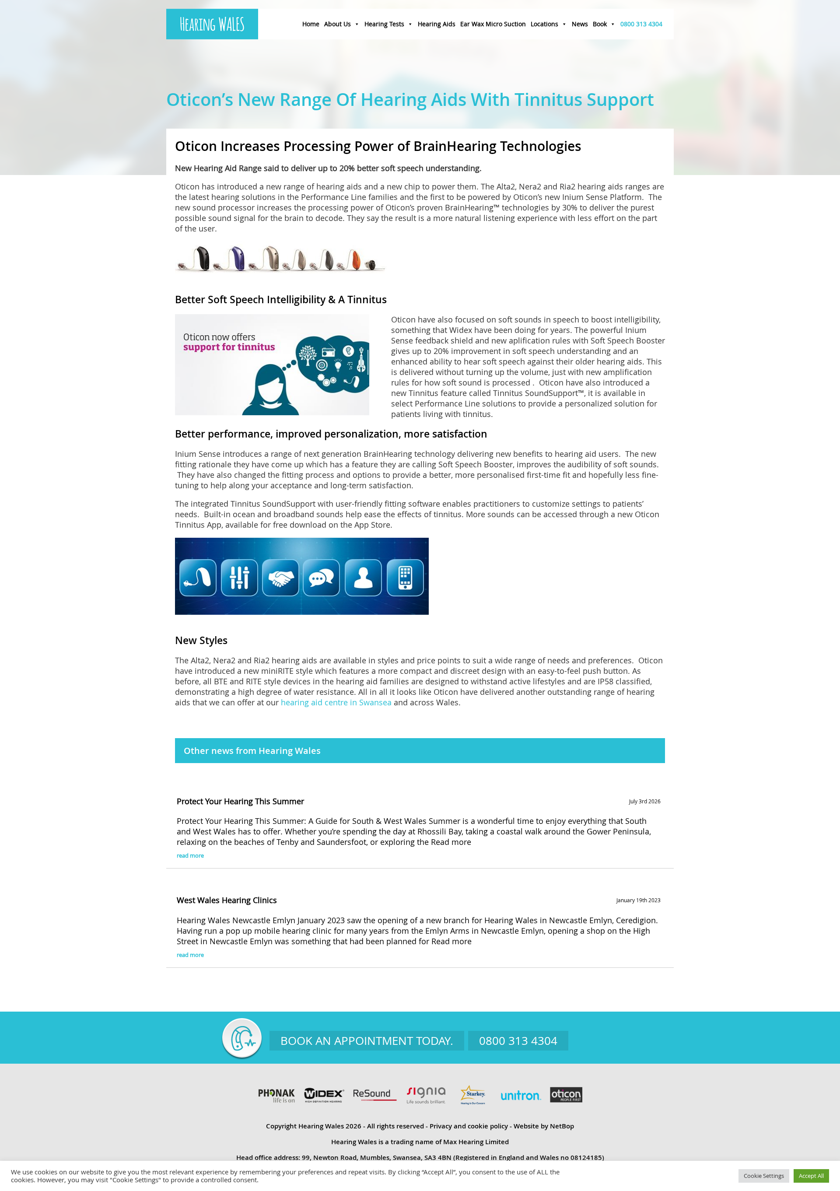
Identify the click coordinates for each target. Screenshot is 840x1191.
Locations (544, 24)
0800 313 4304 (641, 24)
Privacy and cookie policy (469, 1126)
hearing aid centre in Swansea (336, 702)
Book (600, 24)
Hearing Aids (436, 24)
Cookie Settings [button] (764, 1176)
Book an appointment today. (366, 1040)
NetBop (562, 1126)
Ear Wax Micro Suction (493, 24)
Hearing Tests (384, 24)
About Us (337, 24)
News (580, 24)
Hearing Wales (212, 24)
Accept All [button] (811, 1176)
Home (310, 24)
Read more (451, 842)
